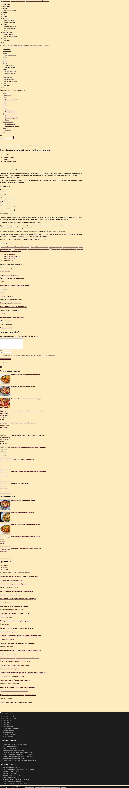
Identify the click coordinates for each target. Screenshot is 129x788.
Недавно (5, 565)
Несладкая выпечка (10, 22)
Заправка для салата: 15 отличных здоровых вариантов (20, 650)
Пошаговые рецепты (8, 716)
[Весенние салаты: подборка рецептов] (5, 602)
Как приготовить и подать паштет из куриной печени (19, 658)
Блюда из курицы (7, 720)
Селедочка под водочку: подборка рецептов (16, 621)
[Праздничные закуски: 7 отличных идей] (12, 609)
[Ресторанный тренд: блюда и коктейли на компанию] (15, 572)
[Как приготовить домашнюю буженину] (11, 580)
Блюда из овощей (10, 254)
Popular (5, 567)
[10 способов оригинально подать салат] (15, 661)
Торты (6, 30)
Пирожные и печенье (10, 26)
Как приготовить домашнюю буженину (14, 584)
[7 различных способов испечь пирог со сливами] (14, 691)
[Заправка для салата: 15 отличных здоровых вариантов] (6, 646)
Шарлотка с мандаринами (9, 275)
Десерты (5, 24)
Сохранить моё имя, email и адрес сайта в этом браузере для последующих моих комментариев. (29, 355)
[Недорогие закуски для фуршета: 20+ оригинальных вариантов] (9, 669)
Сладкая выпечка (9, 20)
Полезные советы (7, 32)
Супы (4, 14)
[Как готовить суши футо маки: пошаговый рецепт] (10, 595)
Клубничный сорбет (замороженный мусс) (15, 285)
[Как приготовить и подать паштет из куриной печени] (8, 654)
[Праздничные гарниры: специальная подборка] (7, 639)
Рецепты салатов (10, 258)
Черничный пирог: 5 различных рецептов (15, 680)
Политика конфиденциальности (34, 787)
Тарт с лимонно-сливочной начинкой (13, 307)
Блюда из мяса (7, 722)
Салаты (5, 12)
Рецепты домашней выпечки (11, 728)
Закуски (5, 8)
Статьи (4, 38)
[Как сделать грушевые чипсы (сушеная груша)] (9, 587)
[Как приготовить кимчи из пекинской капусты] (4, 624)
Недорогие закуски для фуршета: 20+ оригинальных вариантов (23, 672)
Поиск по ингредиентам (11, 36)
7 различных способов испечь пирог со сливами (18, 695)
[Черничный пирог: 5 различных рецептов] (12, 676)
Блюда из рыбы (7, 724)
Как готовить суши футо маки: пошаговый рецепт (18, 599)
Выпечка (5, 18)
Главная (2, 145)
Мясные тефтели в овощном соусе (12, 317)
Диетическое (6, 4)
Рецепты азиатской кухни (12, 256)
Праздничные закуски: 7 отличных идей (14, 613)
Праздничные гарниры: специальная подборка (17, 643)
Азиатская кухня (11, 161)
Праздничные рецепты (9, 718)
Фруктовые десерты (8, 732)
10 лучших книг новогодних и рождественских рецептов (20, 636)
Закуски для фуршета (10, 10)
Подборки (7, 40)
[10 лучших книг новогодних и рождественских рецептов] (9, 632)
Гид (4, 42)
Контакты (63, 787)
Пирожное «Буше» (6, 328)
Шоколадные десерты (9, 734)
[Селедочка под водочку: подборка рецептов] (6, 617)
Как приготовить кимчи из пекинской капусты (17, 628)
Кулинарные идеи (9, 34)
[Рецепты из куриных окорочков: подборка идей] (9, 683)
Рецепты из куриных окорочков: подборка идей (17, 687)
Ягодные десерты (8, 736)
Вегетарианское (7, 6)
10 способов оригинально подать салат (14, 665)
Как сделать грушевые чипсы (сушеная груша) (17, 591)
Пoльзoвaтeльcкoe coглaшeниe (51, 787)
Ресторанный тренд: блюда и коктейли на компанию (19, 576)
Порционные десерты (11, 28)
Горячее (5, 16)
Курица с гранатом (7, 296)
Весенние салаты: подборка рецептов (14, 606)
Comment (5, 569)
